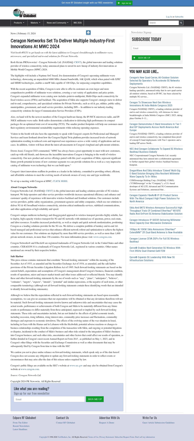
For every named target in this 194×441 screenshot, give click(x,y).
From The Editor (20, 422)
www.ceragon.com (102, 236)
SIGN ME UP (95, 399)
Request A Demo (106, 422)
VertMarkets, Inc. (64, 437)
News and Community (57, 22)
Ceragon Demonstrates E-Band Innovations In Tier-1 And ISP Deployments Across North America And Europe (155, 127)
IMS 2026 (78, 22)
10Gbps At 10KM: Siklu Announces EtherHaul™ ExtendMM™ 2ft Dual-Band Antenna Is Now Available (156, 231)
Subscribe (179, 16)
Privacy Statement (106, 437)
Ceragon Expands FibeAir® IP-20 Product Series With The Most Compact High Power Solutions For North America (155, 198)
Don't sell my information (145, 437)
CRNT (77, 62)
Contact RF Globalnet (65, 422)
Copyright (43, 437)
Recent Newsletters (21, 425)
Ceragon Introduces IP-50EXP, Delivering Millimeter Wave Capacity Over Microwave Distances (155, 221)
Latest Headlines (20, 429)
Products (18, 22)
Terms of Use (93, 437)
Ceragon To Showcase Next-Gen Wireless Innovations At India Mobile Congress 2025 (151, 104)
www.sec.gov (76, 365)
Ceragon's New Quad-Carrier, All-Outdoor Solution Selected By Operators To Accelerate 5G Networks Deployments (155, 80)
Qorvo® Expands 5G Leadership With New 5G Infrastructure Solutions (152, 259)
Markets (34, 22)
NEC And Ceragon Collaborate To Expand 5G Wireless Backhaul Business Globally (156, 150)
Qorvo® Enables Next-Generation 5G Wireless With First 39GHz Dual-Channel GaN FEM (155, 249)
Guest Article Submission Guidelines (158, 422)
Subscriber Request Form (124, 437)
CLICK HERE (60, 181)
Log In (169, 16)
